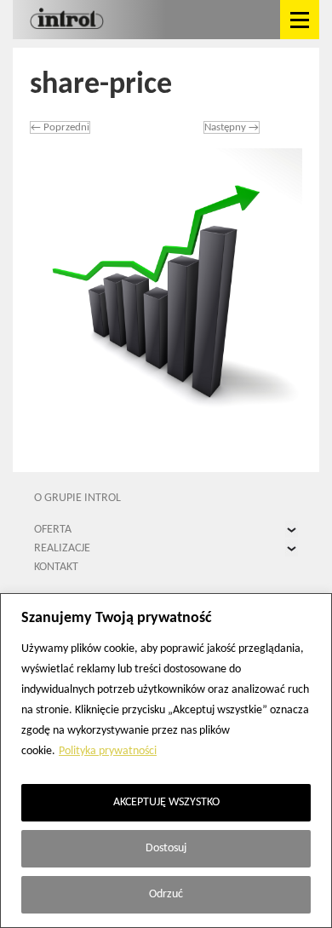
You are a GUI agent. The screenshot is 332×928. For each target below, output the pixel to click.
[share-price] (166, 285)
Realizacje (62, 548)
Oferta (53, 529)
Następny (231, 127)
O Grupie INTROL (77, 498)
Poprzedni (60, 127)
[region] (166, 760)
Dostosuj (166, 848)
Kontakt (56, 567)
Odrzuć (166, 894)
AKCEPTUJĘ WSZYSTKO (166, 802)
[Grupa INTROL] (67, 19)
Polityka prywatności (108, 751)
